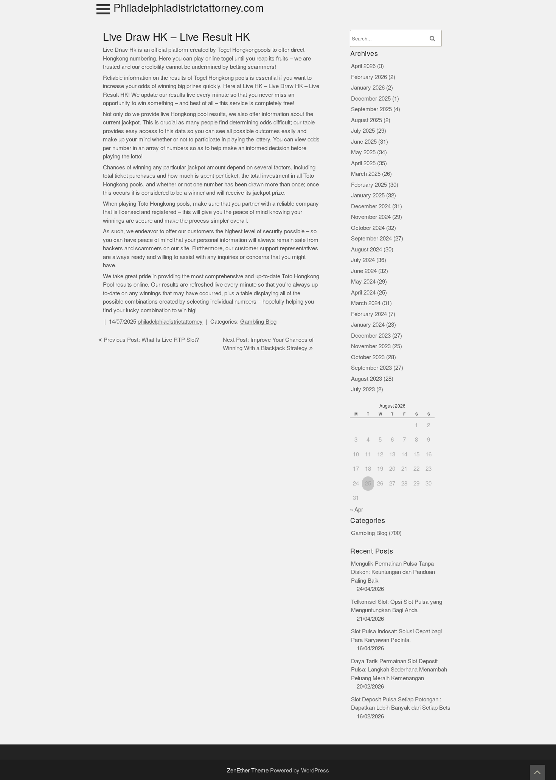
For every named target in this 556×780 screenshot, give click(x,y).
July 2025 (363, 130)
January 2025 (368, 195)
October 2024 (368, 227)
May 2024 (363, 281)
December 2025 (371, 98)
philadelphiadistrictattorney (170, 321)
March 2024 (366, 303)
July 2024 (363, 260)
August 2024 (366, 249)
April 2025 (363, 163)
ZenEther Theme (248, 770)
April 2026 (363, 66)
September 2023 (371, 367)
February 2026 (369, 77)
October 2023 (368, 357)
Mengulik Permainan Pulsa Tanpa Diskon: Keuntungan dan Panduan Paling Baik (393, 572)
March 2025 (366, 173)
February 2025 (369, 184)
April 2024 (363, 292)
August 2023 (366, 378)
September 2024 (371, 238)
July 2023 (363, 389)
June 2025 (364, 141)
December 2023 (371, 335)
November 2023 (371, 346)
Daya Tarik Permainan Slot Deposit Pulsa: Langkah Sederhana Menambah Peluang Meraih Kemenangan (399, 669)
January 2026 (368, 87)
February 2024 (369, 314)
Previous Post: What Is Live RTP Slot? (151, 339)
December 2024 (371, 206)
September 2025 (371, 109)
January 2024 (368, 324)
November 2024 (371, 216)
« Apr (356, 509)
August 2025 (366, 120)
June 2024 (364, 270)
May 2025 (363, 152)
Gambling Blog (258, 321)
